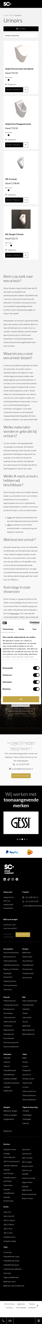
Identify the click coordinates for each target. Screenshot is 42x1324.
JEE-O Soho (8, 1233)
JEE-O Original (9, 1220)
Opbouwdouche (9, 1021)
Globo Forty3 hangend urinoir (18, 124)
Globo (9, 517)
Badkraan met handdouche (13, 1286)
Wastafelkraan (28, 965)
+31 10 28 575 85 (22, 764)
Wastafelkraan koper (11, 1261)
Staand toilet (27, 1083)
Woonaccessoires (10, 985)
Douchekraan (27, 961)
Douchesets (8, 1013)
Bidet (24, 1058)
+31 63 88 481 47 (31, 897)
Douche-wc (26, 1074)
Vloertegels (26, 1119)
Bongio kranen (27, 1166)
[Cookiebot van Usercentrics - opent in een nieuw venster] (29, 622)
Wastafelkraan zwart (11, 1256)
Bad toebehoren (28, 1034)
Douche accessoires (11, 952)
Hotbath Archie (9, 1237)
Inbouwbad (26, 1017)
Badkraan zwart (9, 1281)
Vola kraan (26, 1149)
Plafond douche (9, 1001)
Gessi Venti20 (8, 1216)
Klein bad (7, 1273)
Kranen (25, 1066)
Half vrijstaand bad (29, 1001)
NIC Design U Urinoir (14, 234)
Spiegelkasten (8, 1119)
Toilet (11, 15)
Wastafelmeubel (9, 1070)
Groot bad (7, 1252)
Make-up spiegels (10, 1115)
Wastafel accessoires (11, 965)
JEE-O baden (27, 1162)
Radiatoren (7, 1131)
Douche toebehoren (11, 1046)
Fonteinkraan (27, 969)
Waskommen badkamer (12, 1269)
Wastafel (6, 1058)
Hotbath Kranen (9, 1149)
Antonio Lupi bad (28, 1178)
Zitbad (25, 1013)
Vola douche (26, 1153)
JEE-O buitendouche (11, 1161)
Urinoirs (25, 1087)
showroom (15, 613)
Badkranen (26, 952)
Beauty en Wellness (11, 969)
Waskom (6, 1062)
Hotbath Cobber (9, 1241)
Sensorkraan (27, 977)
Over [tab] (34, 629)
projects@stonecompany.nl (22, 769)
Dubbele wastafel (10, 1079)
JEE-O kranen (27, 1158)
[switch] (36, 675)
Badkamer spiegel (10, 1111)
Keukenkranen (28, 973)
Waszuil (6, 1066)
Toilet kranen (27, 957)
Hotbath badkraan (10, 1165)
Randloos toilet (28, 1079)
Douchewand (8, 1034)
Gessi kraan (7, 1185)
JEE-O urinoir (11, 179)
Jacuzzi (25, 1021)
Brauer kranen (27, 1198)
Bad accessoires (9, 957)
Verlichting (7, 989)
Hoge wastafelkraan (11, 1277)
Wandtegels (27, 1115)
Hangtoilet (26, 1070)
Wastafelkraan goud (11, 1265)
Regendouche (8, 1030)
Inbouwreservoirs (29, 1091)
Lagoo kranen (27, 1182)
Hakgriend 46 (8, 902)
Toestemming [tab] (8, 629)
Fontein (25, 1062)
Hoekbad (25, 1009)
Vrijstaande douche (10, 1005)
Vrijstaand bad (27, 1005)
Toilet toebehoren (29, 1099)
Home (5, 15)
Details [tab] (21, 629)
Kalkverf (25, 1123)
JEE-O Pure (7, 1229)
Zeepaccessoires (9, 981)
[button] (17, 839)
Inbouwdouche (9, 1017)
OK (21, 699)
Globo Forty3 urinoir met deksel (19, 69)
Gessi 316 (7, 1212)
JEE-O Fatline (8, 1224)
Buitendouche (8, 1009)
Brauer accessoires (29, 1194)
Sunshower (7, 1026)
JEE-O (9, 525)
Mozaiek (25, 1111)
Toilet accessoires (10, 961)
